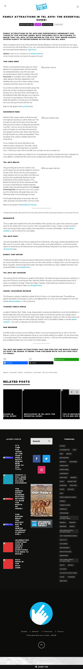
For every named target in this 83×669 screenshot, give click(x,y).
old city (63, 539)
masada (72, 522)
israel (62, 501)
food (62, 489)
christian (64, 465)
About (35, 631)
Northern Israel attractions (66, 531)
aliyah (62, 445)
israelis (63, 509)
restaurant (64, 547)
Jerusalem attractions (65, 517)
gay (61, 493)
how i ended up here (68, 497)
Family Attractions (26, 24)
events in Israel (35, 53)
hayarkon (28, 372)
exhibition (72, 481)
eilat (62, 481)
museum (63, 526)
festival (73, 485)
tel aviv (63, 569)
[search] (49, 441)
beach (6, 372)
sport (70, 565)
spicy (62, 565)
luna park (37, 372)
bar (61, 453)
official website (14, 301)
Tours (60, 631)
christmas (64, 469)
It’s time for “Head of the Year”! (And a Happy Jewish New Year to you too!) (19, 457)
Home (24, 631)
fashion (63, 485)
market (63, 522)
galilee (71, 489)
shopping (64, 555)
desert (73, 477)
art (74, 449)
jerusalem (64, 513)
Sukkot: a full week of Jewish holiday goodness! (21, 479)
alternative (64, 449)
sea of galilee (65, 551)
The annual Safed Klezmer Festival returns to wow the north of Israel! (20, 499)
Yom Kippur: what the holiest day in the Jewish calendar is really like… (20, 524)
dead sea (63, 477)
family (21, 372)
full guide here (24, 267)
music (72, 526)
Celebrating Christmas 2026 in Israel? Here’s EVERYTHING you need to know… (22, 547)
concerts (64, 473)
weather (63, 580)
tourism (71, 577)
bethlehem (64, 457)
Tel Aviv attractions (50, 372)
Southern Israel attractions (66, 560)
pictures (63, 543)
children (13, 372)
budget (63, 461)
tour (62, 577)
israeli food (65, 505)
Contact (48, 631)
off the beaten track (68, 535)
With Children (47, 24)
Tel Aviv (38, 24)
